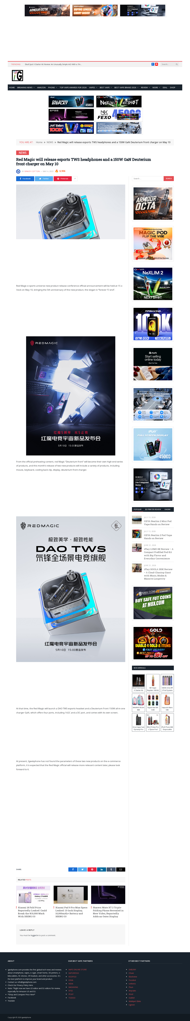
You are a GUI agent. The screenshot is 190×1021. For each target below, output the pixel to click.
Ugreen (132, 1005)
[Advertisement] (95, 39)
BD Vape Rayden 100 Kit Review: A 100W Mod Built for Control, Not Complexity (54, 64)
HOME (12, 87)
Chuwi (131, 973)
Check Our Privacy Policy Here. (20, 985)
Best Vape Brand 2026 (125, 87)
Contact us (12, 982)
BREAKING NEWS (24, 87)
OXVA (71, 980)
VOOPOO (72, 976)
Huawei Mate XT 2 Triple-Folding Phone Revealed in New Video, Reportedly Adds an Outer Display (108, 912)
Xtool (131, 994)
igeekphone (26, 1017)
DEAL (165, 87)
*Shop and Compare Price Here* (21, 994)
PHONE (51, 87)
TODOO (72, 998)
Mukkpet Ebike (135, 1001)
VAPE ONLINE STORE (78, 969)
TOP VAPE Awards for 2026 (73, 87)
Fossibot (132, 980)
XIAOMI (167, 509)
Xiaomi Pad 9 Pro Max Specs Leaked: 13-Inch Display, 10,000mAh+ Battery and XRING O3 (71, 912)
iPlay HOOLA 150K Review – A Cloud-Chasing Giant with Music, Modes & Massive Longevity (158, 574)
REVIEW (144, 87)
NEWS (22, 152)
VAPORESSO (74, 973)
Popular (137, 509)
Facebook (12, 997)
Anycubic (132, 990)
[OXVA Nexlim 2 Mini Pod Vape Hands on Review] (137, 520)
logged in (35, 935)
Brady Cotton (32, 171)
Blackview (133, 976)
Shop (172, 87)
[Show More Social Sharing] (75, 178)
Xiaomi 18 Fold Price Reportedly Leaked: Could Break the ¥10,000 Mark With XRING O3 (32, 912)
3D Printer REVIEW (153, 509)
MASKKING (73, 987)
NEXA (71, 983)
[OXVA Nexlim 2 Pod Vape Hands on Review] (137, 534)
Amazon (41, 87)
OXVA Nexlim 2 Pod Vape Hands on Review (158, 537)
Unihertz (132, 983)
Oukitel (132, 998)
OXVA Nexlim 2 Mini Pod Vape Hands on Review (158, 523)
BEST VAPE (105, 87)
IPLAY (71, 994)
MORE (155, 87)
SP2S (71, 990)
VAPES (92, 87)
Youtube (11, 1001)
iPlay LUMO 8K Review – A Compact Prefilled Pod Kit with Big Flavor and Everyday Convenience (158, 554)
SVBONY (132, 969)
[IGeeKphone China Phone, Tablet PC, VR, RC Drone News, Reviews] (17, 76)
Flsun (131, 987)
